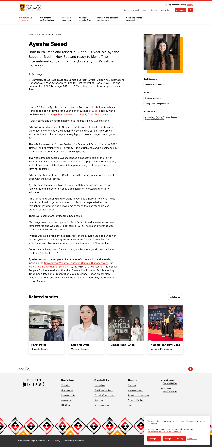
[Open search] (190, 10)
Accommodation (102, 405)
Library (145, 10)
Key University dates (104, 390)
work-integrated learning (71, 161)
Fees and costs (68, 395)
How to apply (67, 390)
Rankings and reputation (138, 395)
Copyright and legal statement (31, 441)
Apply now (180, 10)
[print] (21, 369)
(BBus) (94, 110)
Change (190, 5)
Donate (154, 10)
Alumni (136, 10)
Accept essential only (174, 439)
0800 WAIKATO (170, 383)
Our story (132, 385)
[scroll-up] (190, 369)
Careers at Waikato (136, 400)
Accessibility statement (73, 441)
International (100, 385)
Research (99, 400)
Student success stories (54, 34)
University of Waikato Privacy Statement (164, 432)
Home (31, 34)
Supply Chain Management (94, 114)
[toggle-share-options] (28, 369)
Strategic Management (60, 114)
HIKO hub (65, 405)
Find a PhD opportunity (105, 395)
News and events (135, 390)
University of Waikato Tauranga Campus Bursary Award (76, 263)
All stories (175, 297)
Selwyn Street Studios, (97, 239)
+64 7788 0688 (170, 391)
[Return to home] (30, 7)
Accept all (154, 439)
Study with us (39, 34)
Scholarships (66, 400)
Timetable (65, 385)
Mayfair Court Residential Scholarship (50, 266)
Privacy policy (54, 441)
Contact (126, 10)
